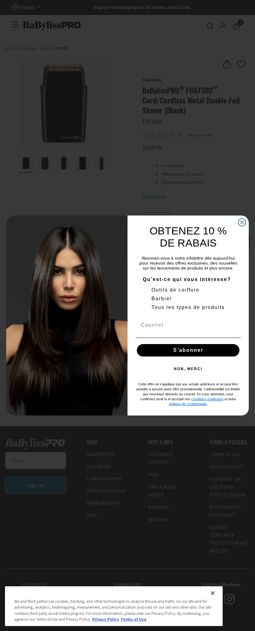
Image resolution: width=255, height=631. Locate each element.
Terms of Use (133, 619)
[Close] (213, 593)
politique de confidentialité (188, 404)
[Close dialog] (242, 222)
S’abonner (188, 350)
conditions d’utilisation (207, 399)
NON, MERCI (188, 369)
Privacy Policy (105, 619)
